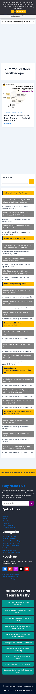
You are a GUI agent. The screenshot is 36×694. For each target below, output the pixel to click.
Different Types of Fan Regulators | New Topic (17, 313)
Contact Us (6, 523)
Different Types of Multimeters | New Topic (16, 434)
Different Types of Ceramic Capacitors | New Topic (17, 302)
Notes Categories (8, 525)
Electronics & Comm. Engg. (11, 543)
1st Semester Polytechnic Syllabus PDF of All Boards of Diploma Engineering (17, 201)
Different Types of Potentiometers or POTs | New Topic (16, 421)
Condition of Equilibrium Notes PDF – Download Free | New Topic (16, 259)
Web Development (8, 548)
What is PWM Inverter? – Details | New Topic (16, 346)
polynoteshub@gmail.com (10, 576)
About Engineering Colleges (11, 552)
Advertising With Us (8, 527)
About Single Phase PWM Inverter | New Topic (16, 333)
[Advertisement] (18, 43)
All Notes (5, 516)
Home (4, 514)
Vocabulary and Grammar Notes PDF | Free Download (16, 227)
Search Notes (7, 178)
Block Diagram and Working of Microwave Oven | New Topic (17, 402)
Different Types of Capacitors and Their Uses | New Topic (17, 292)
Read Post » (8, 124)
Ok (13, 11)
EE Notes (27, 22)
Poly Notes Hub (14, 486)
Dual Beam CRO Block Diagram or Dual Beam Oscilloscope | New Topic (16, 447)
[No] (33, 7)
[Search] (31, 181)
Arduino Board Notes (9, 550)
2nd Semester (18, 22)
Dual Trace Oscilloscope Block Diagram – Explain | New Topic (17, 118)
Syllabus (5, 518)
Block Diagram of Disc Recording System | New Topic (17, 380)
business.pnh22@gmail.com (11, 579)
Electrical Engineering (9, 538)
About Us (5, 521)
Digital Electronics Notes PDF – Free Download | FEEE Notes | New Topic (15, 272)
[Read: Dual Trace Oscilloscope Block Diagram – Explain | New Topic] (18, 96)
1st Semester (8, 22)
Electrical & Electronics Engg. (11, 541)
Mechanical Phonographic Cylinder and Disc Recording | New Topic (17, 391)
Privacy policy (20, 11)
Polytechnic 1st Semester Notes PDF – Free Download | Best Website (16, 214)
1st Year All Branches (9, 536)
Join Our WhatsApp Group (10, 574)
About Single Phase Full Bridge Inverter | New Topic (17, 357)
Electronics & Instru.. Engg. (11, 545)
